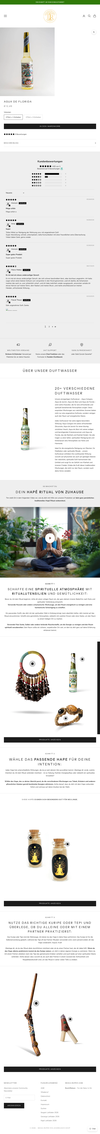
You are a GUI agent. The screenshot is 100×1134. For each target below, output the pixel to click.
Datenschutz (45, 1096)
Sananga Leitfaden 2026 (50, 1116)
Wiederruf (44, 1092)
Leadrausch (59, 1128)
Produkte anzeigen (50, 740)
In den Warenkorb (50, 126)
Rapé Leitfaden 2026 (48, 1120)
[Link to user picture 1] (12, 314)
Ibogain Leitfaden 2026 (49, 1112)
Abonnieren (14, 1105)
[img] (11, 200)
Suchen (43, 1108)
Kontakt (44, 1100)
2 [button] (49, 327)
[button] (9, 134)
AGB (42, 1088)
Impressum (45, 1104)
